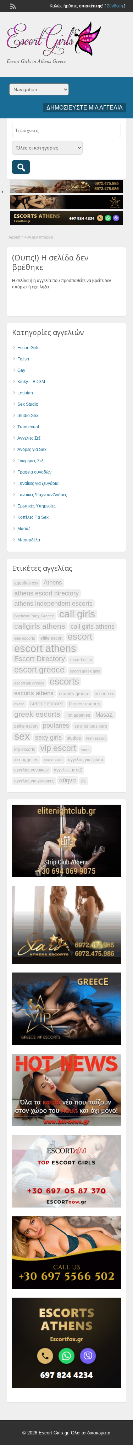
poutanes (56, 725)
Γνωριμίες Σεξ (30, 460)
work (85, 749)
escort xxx (104, 693)
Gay (21, 370)
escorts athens (34, 693)
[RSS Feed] (12, 5)
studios (74, 738)
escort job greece (29, 683)
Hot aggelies (78, 715)
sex (22, 736)
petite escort (26, 726)
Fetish (23, 359)
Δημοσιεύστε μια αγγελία (84, 108)
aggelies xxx (26, 583)
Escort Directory (39, 659)
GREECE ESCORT (46, 704)
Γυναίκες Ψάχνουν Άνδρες (42, 494)
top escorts (24, 749)
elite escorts (24, 638)
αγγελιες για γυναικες (34, 781)
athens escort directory (46, 593)
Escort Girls (28, 347)
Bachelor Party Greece (34, 616)
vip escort (58, 748)
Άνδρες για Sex (31, 449)
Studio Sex (27, 415)
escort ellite (81, 659)
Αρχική (14, 237)
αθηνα (67, 780)
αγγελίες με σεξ (68, 770)
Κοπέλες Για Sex (33, 517)
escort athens (45, 648)
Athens (53, 582)
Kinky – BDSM (31, 381)
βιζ (83, 781)
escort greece (39, 670)
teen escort (96, 738)
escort (80, 637)
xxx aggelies (26, 759)
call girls (77, 614)
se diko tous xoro (90, 726)
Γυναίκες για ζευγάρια (38, 483)
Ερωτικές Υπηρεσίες (36, 506)
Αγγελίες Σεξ (28, 438)
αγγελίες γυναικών (31, 770)
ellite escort (51, 638)
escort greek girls (85, 671)
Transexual (28, 426)
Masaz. (104, 715)
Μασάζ (23, 528)
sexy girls (48, 737)
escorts (64, 681)
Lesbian (25, 392)
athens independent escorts (53, 603)
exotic (19, 704)
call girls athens (93, 626)
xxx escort (53, 759)
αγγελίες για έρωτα (85, 759)
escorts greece (74, 693)
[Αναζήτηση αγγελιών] (21, 167)
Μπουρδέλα (28, 540)
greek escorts (37, 714)
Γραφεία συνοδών (34, 472)
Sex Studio (27, 404)
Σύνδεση (115, 6)
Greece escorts (84, 703)
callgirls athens (39, 626)
